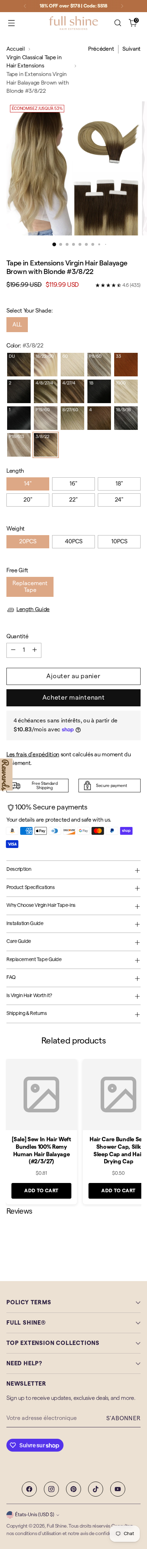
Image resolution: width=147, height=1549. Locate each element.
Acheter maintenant (73, 698)
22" (73, 500)
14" (28, 484)
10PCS (119, 541)
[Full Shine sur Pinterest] (73, 1489)
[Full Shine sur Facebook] (29, 1489)
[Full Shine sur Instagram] (51, 1489)
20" (28, 500)
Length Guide (33, 609)
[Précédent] (25, 6)
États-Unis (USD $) (34, 1514)
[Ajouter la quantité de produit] (34, 650)
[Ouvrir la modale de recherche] (117, 23)
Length (15, 471)
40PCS (73, 541)
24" (119, 500)
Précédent (101, 49)
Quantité (17, 636)
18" (119, 484)
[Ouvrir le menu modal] (11, 23)
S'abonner (123, 1418)
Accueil (15, 49)
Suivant (131, 49)
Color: (25, 346)
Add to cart (41, 1190)
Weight (15, 529)
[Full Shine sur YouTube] (117, 1489)
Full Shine (57, 1526)
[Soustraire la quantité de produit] (13, 650)
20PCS (27, 541)
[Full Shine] (73, 22)
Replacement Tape (29, 586)
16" (73, 484)
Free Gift (17, 570)
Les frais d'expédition (32, 754)
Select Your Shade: (29, 311)
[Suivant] (122, 6)
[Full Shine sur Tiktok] (95, 1489)
